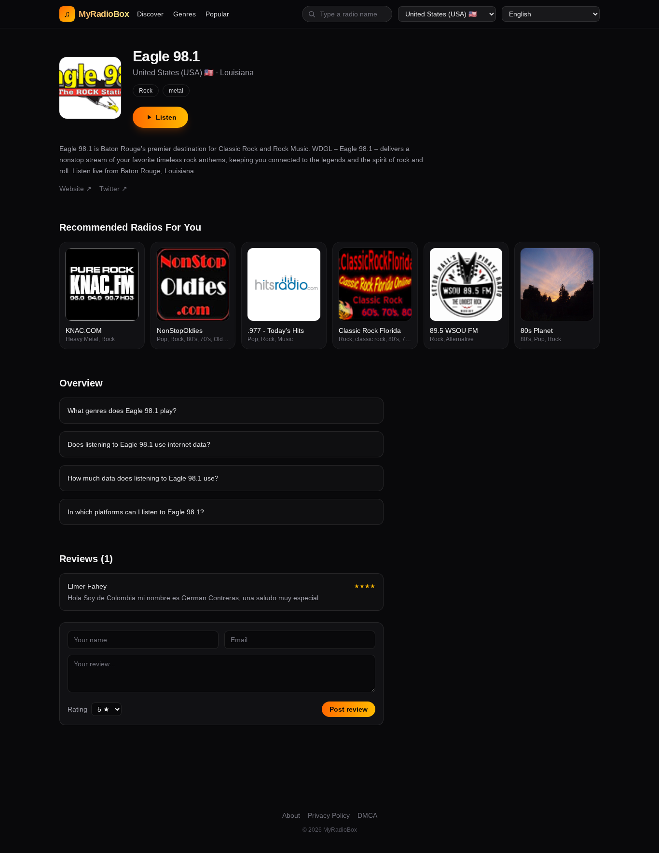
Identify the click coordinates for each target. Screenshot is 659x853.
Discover (150, 14)
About (291, 815)
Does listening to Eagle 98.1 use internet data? (139, 444)
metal (176, 90)
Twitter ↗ (113, 189)
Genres (184, 14)
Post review (349, 709)
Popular (217, 14)
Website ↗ (75, 189)
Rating (77, 709)
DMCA (367, 815)
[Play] (126, 260)
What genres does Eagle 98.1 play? (122, 410)
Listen (166, 117)
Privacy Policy (329, 815)
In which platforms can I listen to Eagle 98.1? (136, 512)
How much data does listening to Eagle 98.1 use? (143, 478)
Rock (145, 90)
